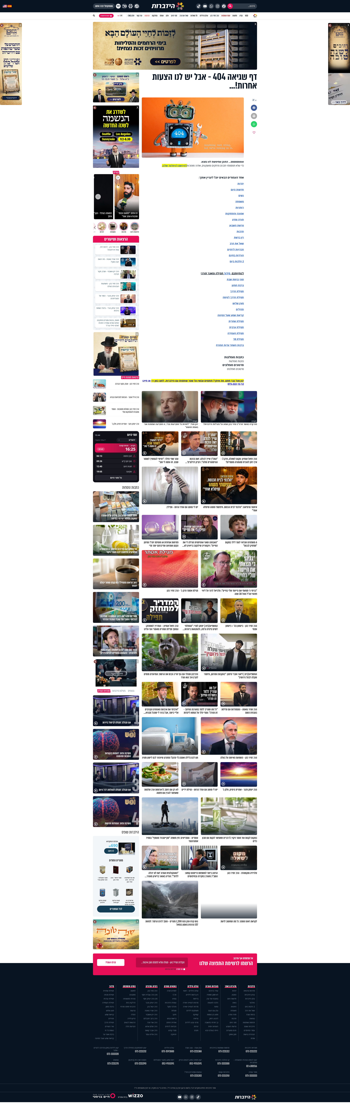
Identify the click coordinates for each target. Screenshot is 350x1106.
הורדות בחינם (236, 255)
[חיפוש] (230, 6)
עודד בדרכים (213, 990)
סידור (227, 273)
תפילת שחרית (236, 321)
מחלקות (155, 15)
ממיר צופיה (253, 1072)
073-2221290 (140, 1064)
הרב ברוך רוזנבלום (150, 1018)
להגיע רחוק (213, 1018)
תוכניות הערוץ (211, 986)
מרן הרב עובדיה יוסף (149, 994)
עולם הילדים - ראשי (190, 990)
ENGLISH (131, 15)
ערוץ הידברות (250, 994)
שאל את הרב (184, 15)
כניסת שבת (233, 279)
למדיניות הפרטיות (170, 969)
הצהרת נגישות (249, 1034)
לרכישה (111, 851)
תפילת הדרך (109, 1022)
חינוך (174, 1014)
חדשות (234, 15)
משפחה (233, 1010)
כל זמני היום (116, 477)
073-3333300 (223, 1064)
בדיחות (195, 998)
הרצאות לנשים (129, 1022)
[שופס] (130, 6)
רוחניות (240, 207)
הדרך (233, 291)
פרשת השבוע (236, 225)
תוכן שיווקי (232, 1034)
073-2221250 (223, 1076)
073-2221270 (113, 1064)
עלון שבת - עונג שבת (193, 1047)
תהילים (111, 1018)
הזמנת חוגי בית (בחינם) (137, 1060)
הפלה (133, 1014)
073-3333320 (113, 1054)
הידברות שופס (249, 1026)
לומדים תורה (171, 990)
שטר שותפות (225, 15)
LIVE (121, 15)
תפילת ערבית (236, 327)
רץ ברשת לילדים (192, 994)
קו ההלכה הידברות (222, 1060)
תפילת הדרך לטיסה (233, 297)
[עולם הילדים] (136, 6)
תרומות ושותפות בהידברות (219, 1047)
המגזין (234, 994)
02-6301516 (251, 1066)
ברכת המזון (110, 1006)
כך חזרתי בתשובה (211, 1022)
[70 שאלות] (124, 6)
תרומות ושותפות (249, 1022)
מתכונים (132, 994)
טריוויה (195, 1018)
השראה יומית (213, 1026)
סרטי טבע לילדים (191, 1022)
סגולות (173, 1010)
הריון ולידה (131, 1018)
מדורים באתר (230, 986)
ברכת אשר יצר (108, 1034)
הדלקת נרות (130, 1002)
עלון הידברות (250, 998)
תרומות (147, 15)
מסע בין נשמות (212, 1014)
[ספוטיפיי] (118, 6)
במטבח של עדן (212, 998)
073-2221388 (196, 1051)
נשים (241, 195)
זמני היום (174, 15)
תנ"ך (174, 994)
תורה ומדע (238, 219)
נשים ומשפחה (129, 986)
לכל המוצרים (116, 909)
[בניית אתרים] (135, 1097)
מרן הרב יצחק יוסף (150, 998)
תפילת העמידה (236, 333)
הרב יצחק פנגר (151, 1002)
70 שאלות (193, 15)
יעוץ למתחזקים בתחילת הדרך (135, 1047)
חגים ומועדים (231, 1030)
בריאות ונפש (171, 1018)
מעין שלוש (238, 303)
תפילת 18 (238, 339)
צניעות (132, 1010)
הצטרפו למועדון (105, 15)
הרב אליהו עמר (151, 1034)
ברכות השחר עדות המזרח (230, 345)
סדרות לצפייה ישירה (190, 1006)
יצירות (196, 1026)
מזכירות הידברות (251, 1047)
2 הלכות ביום (250, 1006)
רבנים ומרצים (151, 986)
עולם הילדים (204, 15)
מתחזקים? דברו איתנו (104, 6)
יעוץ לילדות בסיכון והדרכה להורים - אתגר (106, 1049)
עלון (167, 15)
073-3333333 (251, 1076)
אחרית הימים (171, 1022)
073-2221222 (251, 1051)
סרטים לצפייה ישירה (190, 1002)
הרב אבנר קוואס (151, 1030)
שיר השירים (109, 1026)
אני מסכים (174, 969)
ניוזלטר (252, 1002)
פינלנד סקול (171, 1006)
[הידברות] (167, 6)
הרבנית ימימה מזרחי (127, 1006)
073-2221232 (140, 1051)
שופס (162, 15)
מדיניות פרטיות (249, 990)
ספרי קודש (172, 1030)
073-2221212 (223, 1051)
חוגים (196, 1030)
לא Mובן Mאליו (212, 994)
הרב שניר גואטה (151, 1010)
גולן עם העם (213, 1010)
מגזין (241, 15)
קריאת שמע (109, 1014)
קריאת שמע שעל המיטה (231, 315)
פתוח (216, 1006)
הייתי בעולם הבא (211, 1030)
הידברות (251, 986)
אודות (253, 1038)
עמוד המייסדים (249, 1030)
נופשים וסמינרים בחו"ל (193, 1072)
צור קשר (139, 15)
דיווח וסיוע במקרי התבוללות (164, 1060)
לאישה (132, 990)
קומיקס (195, 1014)
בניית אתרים (122, 1097)
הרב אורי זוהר (152, 1022)
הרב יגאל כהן (152, 1006)
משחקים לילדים (192, 1010)
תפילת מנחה (109, 994)
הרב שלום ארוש (151, 1026)
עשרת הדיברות (170, 1002)
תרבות (240, 231)
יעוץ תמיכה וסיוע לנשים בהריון (190, 1060)
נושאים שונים (170, 986)
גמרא (174, 998)
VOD (246, 15)
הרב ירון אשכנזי (151, 1014)
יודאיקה (173, 1034)
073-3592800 (168, 1051)
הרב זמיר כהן (214, 15)
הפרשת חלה (130, 1026)
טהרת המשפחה (129, 998)
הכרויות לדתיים (235, 249)
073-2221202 (196, 1076)
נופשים (252, 1018)
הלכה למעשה (213, 1002)
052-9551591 (195, 1064)
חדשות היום (231, 998)
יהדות (240, 183)
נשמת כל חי (109, 1030)
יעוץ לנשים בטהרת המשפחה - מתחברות (245, 1061)
